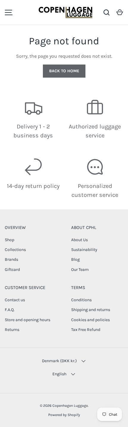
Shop (9, 239)
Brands (11, 259)
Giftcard (12, 269)
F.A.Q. (10, 309)
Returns (12, 329)
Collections (15, 249)
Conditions (81, 299)
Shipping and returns (90, 309)
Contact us (15, 299)
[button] (119, 12)
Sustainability (84, 249)
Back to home (64, 70)
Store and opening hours (27, 319)
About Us (79, 239)
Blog (75, 259)
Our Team (80, 269)
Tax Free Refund (85, 329)
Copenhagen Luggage (70, 406)
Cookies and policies (90, 319)
